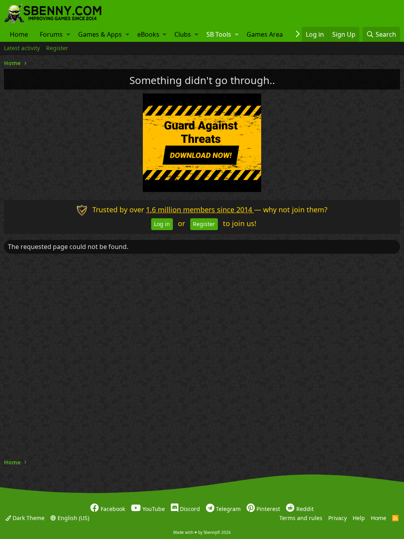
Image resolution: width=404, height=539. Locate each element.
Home (19, 34)
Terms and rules (300, 517)
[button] (68, 34)
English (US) (72, 517)
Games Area (265, 34)
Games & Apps (100, 34)
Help (359, 517)
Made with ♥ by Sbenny (202, 532)
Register (57, 48)
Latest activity (22, 48)
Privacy (337, 517)
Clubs (182, 34)
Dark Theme (28, 517)
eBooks (148, 34)
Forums (51, 34)
